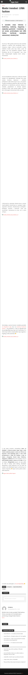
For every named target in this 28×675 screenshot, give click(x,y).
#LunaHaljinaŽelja (19, 583)
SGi (22, 673)
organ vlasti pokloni (17, 586)
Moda (3, 5)
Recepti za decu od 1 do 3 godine (18, 636)
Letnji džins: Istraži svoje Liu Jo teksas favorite (14, 657)
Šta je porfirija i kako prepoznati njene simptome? (15, 662)
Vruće (4, 589)
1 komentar (16, 14)
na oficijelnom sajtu (6, 327)
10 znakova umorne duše (17, 633)
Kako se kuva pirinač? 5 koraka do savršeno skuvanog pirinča (14, 639)
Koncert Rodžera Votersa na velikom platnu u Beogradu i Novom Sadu (14, 653)
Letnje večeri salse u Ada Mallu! (11, 659)
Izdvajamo (9, 586)
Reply (3, 617)
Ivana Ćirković (7, 633)
